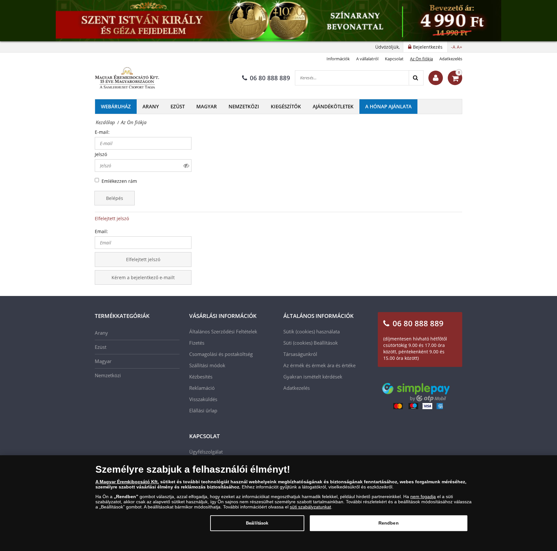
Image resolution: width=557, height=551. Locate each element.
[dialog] (278, 503)
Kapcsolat (394, 59)
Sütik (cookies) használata (311, 331)
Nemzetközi (244, 106)
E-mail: (102, 132)
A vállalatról (367, 59)
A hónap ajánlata (388, 106)
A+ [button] (459, 47)
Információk (338, 59)
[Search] (416, 78)
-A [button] (453, 47)
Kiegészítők (286, 106)
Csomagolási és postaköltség (221, 354)
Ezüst (178, 106)
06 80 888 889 (270, 78)
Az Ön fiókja (421, 59)
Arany (150, 106)
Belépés (114, 198)
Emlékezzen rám (119, 181)
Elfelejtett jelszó (112, 218)
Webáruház (116, 106)
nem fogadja (423, 496)
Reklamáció (202, 388)
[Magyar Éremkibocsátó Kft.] (127, 78)
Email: (101, 231)
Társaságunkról (300, 354)
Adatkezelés (450, 59)
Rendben (388, 523)
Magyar (206, 106)
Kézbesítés (200, 376)
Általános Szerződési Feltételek (223, 331)
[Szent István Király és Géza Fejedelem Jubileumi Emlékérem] (278, 20)
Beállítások (257, 523)
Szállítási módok (207, 365)
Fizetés (196, 342)
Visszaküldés (203, 399)
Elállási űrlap (203, 410)
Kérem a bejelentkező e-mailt (143, 277)
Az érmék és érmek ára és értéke (319, 365)
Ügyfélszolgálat (206, 451)
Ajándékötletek (333, 106)
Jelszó (101, 154)
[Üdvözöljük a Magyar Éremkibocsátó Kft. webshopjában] (435, 78)
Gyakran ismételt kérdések (312, 376)
